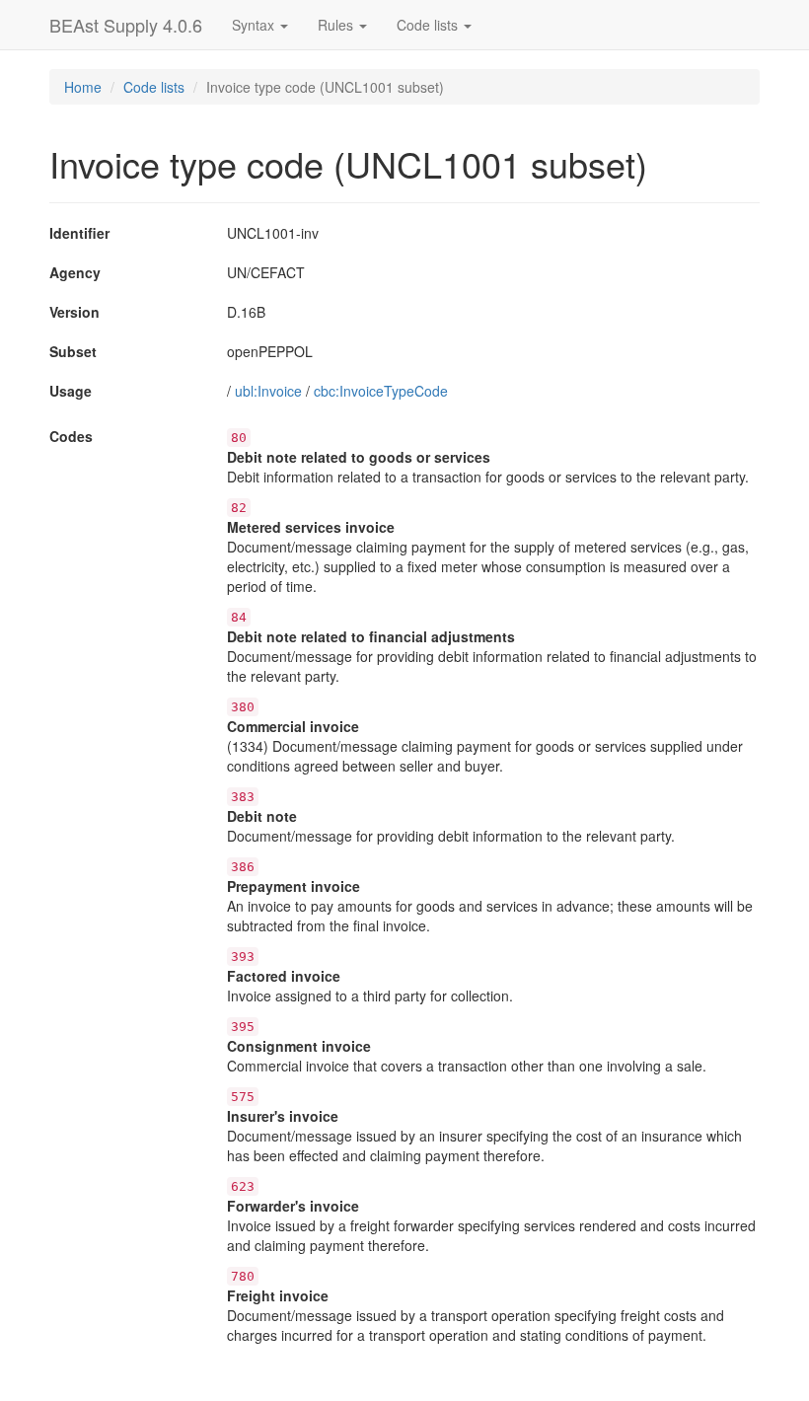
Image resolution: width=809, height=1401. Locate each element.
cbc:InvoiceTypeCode (381, 391)
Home (83, 87)
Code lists (153, 87)
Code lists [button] (429, 25)
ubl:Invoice (268, 391)
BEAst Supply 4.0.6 (125, 24)
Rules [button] (337, 25)
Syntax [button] (255, 25)
